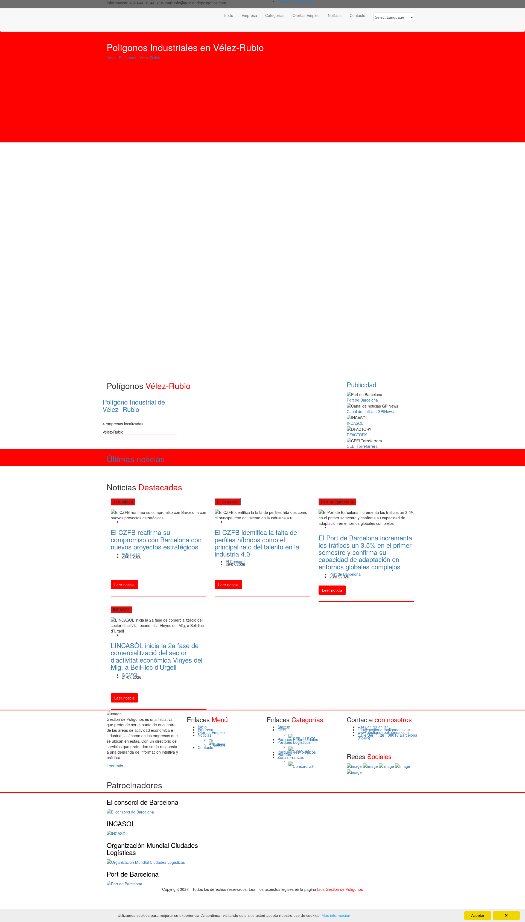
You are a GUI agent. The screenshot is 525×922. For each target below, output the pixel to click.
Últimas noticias (136, 459)
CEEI (282, 729)
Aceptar (478, 915)
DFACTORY (357, 434)
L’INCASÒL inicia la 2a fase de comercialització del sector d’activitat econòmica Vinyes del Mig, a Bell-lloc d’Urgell (156, 656)
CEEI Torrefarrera (362, 446)
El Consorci (235, 561)
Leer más (115, 765)
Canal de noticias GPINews (370, 411)
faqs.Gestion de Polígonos (340, 889)
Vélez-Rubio (149, 57)
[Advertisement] (262, 104)
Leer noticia (124, 584)
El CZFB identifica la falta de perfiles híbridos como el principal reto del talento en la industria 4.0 (257, 542)
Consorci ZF (303, 766)
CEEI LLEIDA (304, 738)
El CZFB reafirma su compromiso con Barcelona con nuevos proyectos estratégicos (156, 539)
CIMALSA (301, 751)
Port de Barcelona (362, 400)
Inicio (228, 15)
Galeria (219, 745)
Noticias (335, 15)
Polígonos (127, 57)
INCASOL (355, 423)
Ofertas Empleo (306, 15)
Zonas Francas (291, 757)
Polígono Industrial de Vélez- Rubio (134, 405)
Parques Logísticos (294, 742)
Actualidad (131, 554)
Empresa (249, 15)
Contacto (357, 15)
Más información (335, 915)
